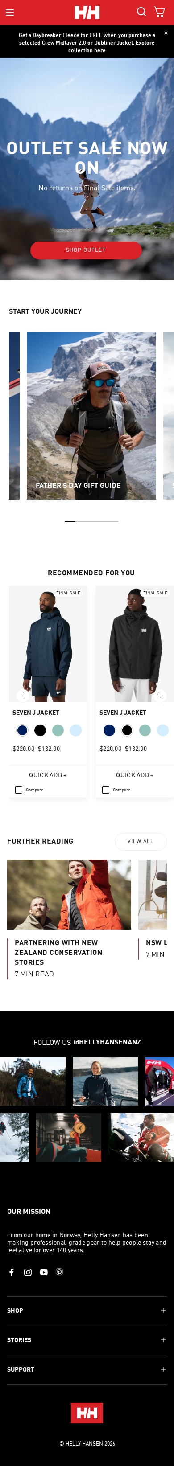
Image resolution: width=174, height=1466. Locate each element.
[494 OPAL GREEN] (58, 730)
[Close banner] (166, 33)
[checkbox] (29, 790)
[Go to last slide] (22, 696)
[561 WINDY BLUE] (76, 730)
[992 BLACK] (40, 730)
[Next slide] (160, 696)
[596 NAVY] (22, 730)
